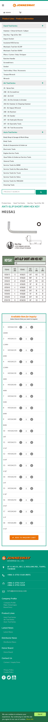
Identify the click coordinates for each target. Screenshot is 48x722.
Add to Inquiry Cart (25, 537)
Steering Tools (8, 185)
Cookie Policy (8, 672)
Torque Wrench (9, 74)
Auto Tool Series (10, 132)
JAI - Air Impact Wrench (12, 108)
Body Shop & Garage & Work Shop (16, 137)
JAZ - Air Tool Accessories (13, 128)
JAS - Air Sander (9, 116)
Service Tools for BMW (12, 165)
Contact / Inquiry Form (12, 662)
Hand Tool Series (10, 26)
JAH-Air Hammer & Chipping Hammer (17, 104)
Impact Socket (8, 39)
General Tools (8, 161)
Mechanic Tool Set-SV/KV (12, 51)
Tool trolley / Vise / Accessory (14, 70)
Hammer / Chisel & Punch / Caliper (16, 31)
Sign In (8, 12)
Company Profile (10, 603)
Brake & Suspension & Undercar (15, 145)
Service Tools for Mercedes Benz (15, 169)
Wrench (6, 78)
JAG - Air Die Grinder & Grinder (15, 100)
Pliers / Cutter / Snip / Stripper (14, 55)
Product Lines (6, 203)
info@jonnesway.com (17, 591)
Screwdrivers (8, 62)
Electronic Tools (9, 149)
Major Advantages (10, 605)
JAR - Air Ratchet (9, 112)
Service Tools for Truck (12, 173)
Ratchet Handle (9, 58)
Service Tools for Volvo (12, 177)
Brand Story (8, 607)
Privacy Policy (9, 670)
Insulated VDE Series (11, 43)
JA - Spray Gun (8, 88)
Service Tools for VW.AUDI (13, 181)
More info (29, 719)
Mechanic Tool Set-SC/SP (12, 47)
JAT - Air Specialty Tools (12, 124)
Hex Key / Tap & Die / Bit (12, 35)
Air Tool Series (9, 83)
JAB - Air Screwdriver (11, 92)
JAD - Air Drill (8, 96)
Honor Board (8, 652)
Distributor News (10, 642)
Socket (6, 66)
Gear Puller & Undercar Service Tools (17, 157)
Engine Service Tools (11, 153)
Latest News (8, 632)
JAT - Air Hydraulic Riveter (13, 120)
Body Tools (7, 141)
